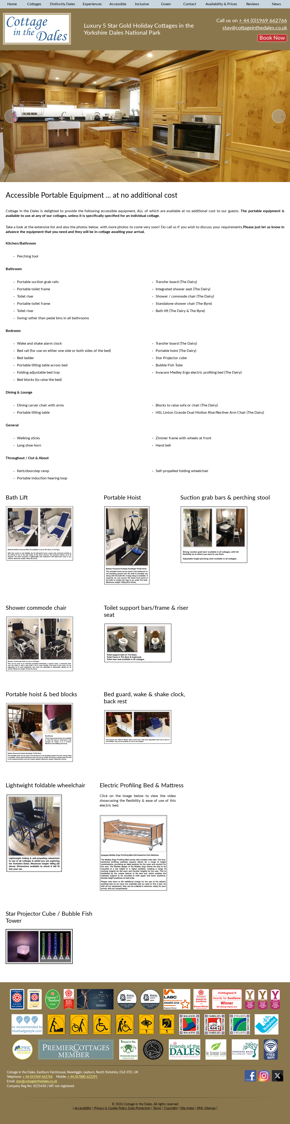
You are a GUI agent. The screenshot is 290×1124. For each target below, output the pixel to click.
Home (12, 4)
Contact (190, 4)
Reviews (253, 4)
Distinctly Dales (63, 4)
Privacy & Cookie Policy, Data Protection (122, 1108)
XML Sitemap (206, 1108)
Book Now (272, 38)
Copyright (171, 1108)
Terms (157, 1108)
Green (166, 4)
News (277, 4)
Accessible (118, 4)
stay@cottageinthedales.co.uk (254, 27)
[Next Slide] (278, 116)
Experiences (93, 4)
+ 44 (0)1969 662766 (263, 20)
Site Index (187, 1108)
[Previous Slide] (11, 116)
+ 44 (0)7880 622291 (82, 1076)
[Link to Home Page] (37, 43)
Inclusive (142, 4)
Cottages (34, 4)
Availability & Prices (221, 4)
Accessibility (83, 1108)
